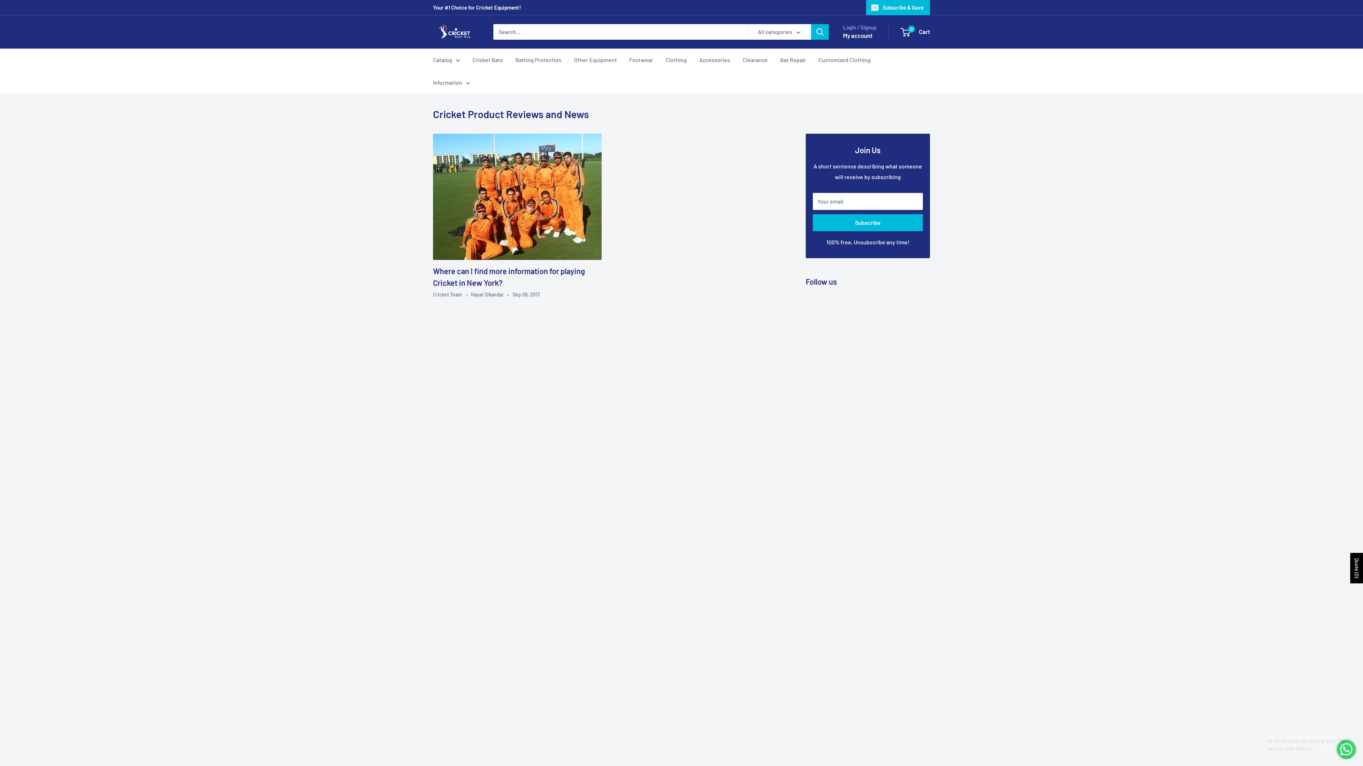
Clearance (755, 59)
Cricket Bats (487, 59)
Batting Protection (538, 59)
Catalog (442, 59)
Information (447, 82)
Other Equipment (595, 59)
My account (857, 35)
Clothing (676, 59)
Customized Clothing (845, 59)
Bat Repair (793, 59)
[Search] (820, 32)
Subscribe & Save (903, 7)
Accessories (714, 59)
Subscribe (868, 222)
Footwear (641, 59)
